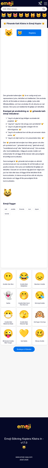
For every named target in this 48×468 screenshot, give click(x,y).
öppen (37, 209)
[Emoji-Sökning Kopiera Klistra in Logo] (24, 428)
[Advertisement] (24, 64)
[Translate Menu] (40, 3)
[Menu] (45, 3)
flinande (21, 209)
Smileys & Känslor (24, 349)
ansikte (13, 209)
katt (6, 209)
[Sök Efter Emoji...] (44, 9)
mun (29, 209)
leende (7, 214)
